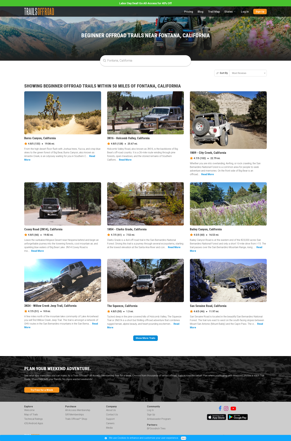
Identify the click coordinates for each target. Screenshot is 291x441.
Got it (184, 438)
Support (110, 418)
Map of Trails (31, 414)
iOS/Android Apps (33, 423)
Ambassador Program (159, 418)
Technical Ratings (33, 418)
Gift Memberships (74, 414)
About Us (111, 410)
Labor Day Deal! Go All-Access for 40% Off (145, 3)
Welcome (29, 410)
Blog (200, 11)
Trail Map (214, 11)
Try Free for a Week (41, 390)
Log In (245, 11)
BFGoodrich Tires (156, 428)
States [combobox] (228, 11)
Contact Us (112, 414)
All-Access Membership (77, 410)
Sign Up (260, 11)
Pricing (188, 11)
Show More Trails (145, 338)
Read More (125, 159)
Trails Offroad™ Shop (76, 418)
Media (109, 427)
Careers (110, 423)
